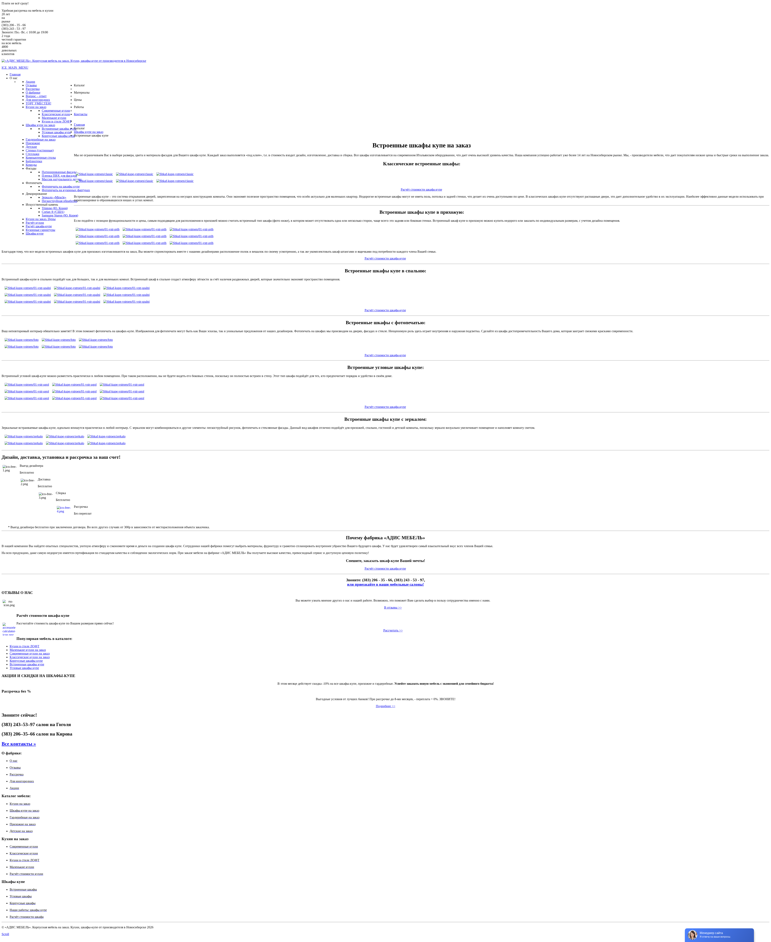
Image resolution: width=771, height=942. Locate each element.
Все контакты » (19, 743)
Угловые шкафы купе (24, 668)
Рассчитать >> (393, 630)
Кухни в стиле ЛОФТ (24, 646)
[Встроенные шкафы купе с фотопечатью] (21, 338)
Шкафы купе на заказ (88, 132)
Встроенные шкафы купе (27, 664)
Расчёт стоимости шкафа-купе (421, 189)
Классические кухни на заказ (30, 657)
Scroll (5, 934)
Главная (79, 124)
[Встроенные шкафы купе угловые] (26, 383)
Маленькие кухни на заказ (28, 650)
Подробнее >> (385, 706)
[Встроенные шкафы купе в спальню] (27, 287)
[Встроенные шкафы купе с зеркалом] (23, 435)
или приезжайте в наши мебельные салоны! (385, 584)
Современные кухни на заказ (30, 653)
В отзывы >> (393, 607)
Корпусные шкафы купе (26, 660)
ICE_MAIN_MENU (15, 67)
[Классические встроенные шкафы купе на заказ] (94, 173)
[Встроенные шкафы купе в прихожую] (97, 228)
